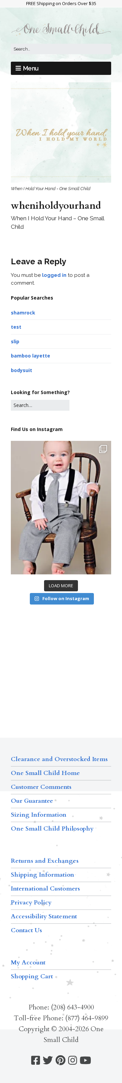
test (16, 327)
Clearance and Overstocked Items (59, 759)
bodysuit (21, 370)
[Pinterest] (60, 1060)
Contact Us (26, 930)
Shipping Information (42, 875)
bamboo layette (30, 355)
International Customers (45, 888)
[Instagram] (72, 1060)
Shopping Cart (32, 976)
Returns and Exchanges (45, 861)
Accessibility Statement (44, 916)
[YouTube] (85, 1060)
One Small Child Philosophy (52, 828)
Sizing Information (38, 815)
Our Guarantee (32, 801)
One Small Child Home (45, 773)
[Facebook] (35, 1060)
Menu (31, 68)
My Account (28, 962)
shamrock (23, 312)
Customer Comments (41, 787)
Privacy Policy (31, 902)
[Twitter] (48, 1060)
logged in (54, 275)
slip (15, 341)
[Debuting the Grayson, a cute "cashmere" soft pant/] (61, 507)
